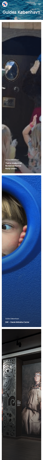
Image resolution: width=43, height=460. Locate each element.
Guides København (12, 159)
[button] (39, 4)
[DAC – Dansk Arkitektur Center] (21, 251)
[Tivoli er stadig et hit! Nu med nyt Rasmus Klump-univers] (21, 97)
